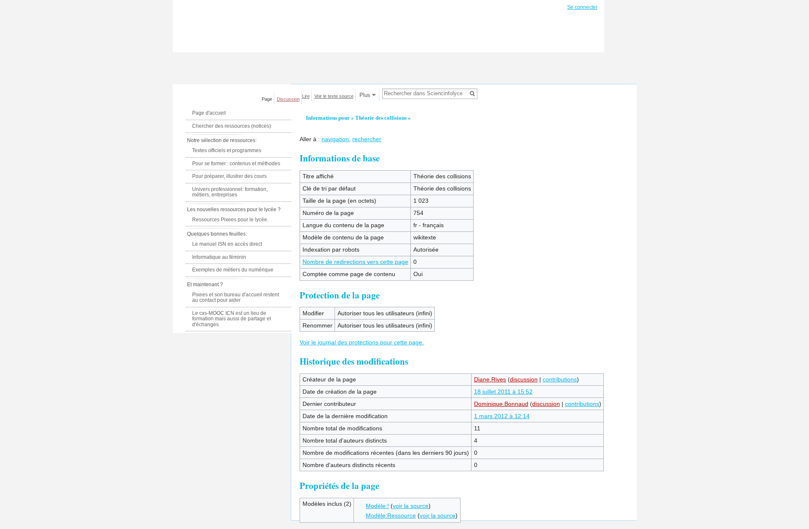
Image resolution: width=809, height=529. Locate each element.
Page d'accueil (209, 113)
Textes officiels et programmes (226, 150)
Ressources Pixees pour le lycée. (230, 220)
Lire (306, 96)
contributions (560, 379)
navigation (335, 139)
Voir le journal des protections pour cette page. (362, 342)
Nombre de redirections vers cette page (355, 261)
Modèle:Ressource (391, 515)
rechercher (366, 139)
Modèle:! (377, 505)
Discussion (288, 99)
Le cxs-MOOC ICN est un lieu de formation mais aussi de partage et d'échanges (231, 319)
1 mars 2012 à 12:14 (502, 416)
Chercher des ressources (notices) (231, 126)
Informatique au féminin (219, 257)
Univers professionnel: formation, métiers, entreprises (230, 192)
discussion (524, 379)
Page (267, 99)
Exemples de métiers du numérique (232, 270)
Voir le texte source (334, 96)
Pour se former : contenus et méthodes (236, 163)
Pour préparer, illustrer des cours (229, 176)
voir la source (411, 505)
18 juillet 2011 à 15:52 (503, 391)
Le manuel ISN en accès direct (227, 244)
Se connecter (582, 7)
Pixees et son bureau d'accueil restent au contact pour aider (235, 297)
